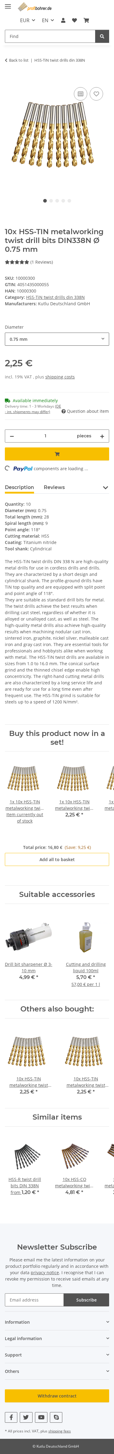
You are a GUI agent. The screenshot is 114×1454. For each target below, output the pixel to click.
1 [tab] (45, 201)
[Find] (102, 36)
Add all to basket (57, 859)
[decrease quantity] (12, 436)
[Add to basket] (10, 79)
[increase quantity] (102, 436)
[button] (62, 20)
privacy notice (45, 1272)
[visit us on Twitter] (26, 1417)
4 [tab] (63, 201)
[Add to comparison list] (80, 94)
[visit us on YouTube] (41, 1417)
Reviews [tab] (54, 487)
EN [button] (45, 20)
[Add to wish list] (96, 94)
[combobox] (57, 339)
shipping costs (60, 377)
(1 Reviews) (41, 262)
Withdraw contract (57, 1396)
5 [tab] (69, 201)
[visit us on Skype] (56, 1417)
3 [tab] (57, 201)
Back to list (19, 60)
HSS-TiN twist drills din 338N (55, 297)
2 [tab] (51, 201)
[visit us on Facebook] (11, 1417)
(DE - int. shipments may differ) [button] (33, 409)
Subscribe (86, 1300)
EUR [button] (24, 20)
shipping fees (59, 1431)
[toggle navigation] (8, 4)
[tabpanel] (57, 135)
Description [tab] (19, 487)
